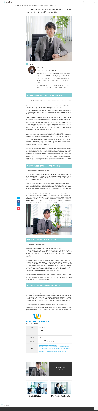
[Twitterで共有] (18, 198)
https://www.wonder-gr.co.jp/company (47, 345)
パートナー (69, 2)
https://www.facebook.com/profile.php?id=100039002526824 (53, 351)
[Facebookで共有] (18, 201)
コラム (80, 2)
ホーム (16, 5)
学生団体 (74, 2)
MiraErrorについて (46, 2)
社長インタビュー (55, 2)
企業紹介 (62, 2)
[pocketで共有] (18, 208)
